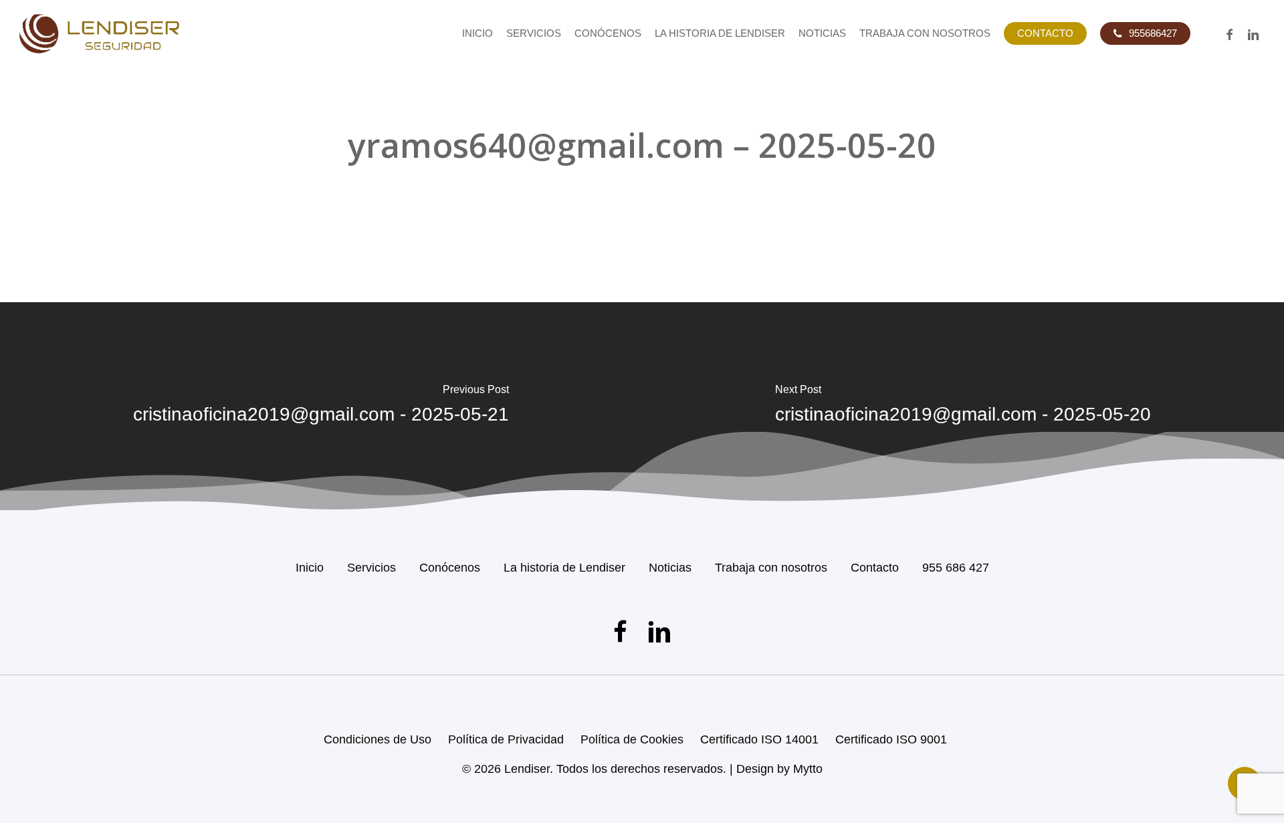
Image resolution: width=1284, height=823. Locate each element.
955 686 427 (955, 567)
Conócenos (449, 567)
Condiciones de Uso (377, 739)
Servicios (371, 567)
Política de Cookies (631, 739)
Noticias (670, 567)
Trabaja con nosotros (771, 567)
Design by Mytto (779, 769)
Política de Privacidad (506, 739)
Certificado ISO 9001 (891, 739)
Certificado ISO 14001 (759, 739)
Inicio (310, 567)
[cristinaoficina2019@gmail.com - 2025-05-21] (321, 406)
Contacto (875, 567)
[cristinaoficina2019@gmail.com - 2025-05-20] (963, 406)
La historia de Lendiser (564, 567)
